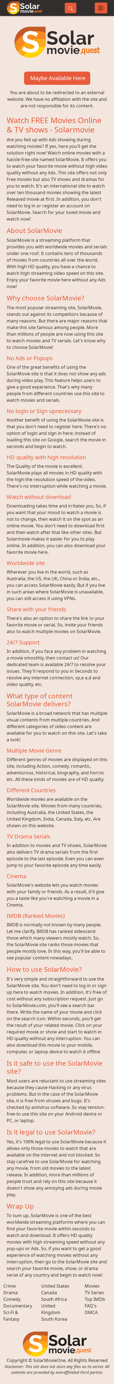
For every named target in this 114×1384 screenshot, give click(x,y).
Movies (92, 1286)
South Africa (54, 1299)
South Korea (54, 1319)
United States (55, 1286)
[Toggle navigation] (101, 7)
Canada (49, 1293)
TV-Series (94, 1293)
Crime (9, 1286)
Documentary (17, 1306)
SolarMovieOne (49, 1360)
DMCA (91, 1312)
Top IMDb (95, 1299)
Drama (10, 1293)
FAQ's (91, 1306)
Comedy (11, 1299)
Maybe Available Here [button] (57, 78)
